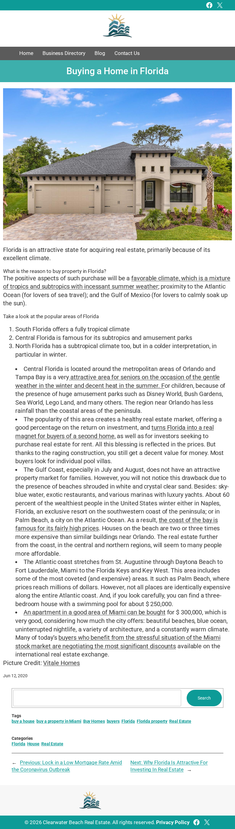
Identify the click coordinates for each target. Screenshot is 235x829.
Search (204, 698)
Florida (128, 721)
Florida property (152, 721)
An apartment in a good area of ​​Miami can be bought (95, 612)
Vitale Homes (61, 663)
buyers (113, 721)
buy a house (23, 721)
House (33, 743)
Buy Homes (94, 721)
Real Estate (180, 721)
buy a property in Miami (58, 721)
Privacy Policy (173, 822)
